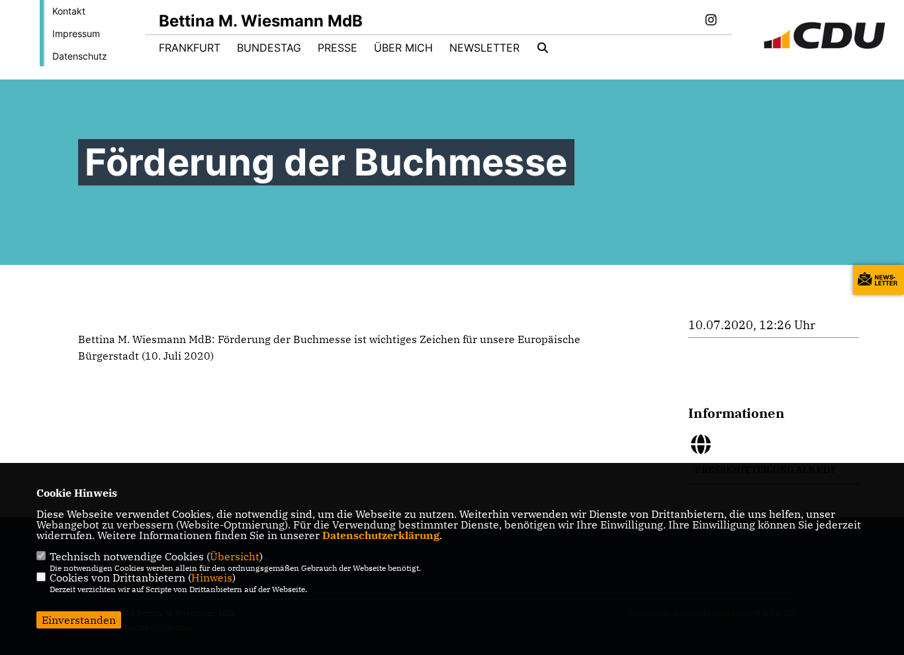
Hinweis (211, 577)
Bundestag (269, 47)
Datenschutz (79, 56)
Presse (337, 47)
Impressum (76, 33)
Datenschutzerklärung (380, 535)
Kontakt (68, 11)
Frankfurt (189, 47)
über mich (403, 47)
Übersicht (234, 556)
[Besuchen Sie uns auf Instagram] (711, 21)
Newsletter (484, 47)
